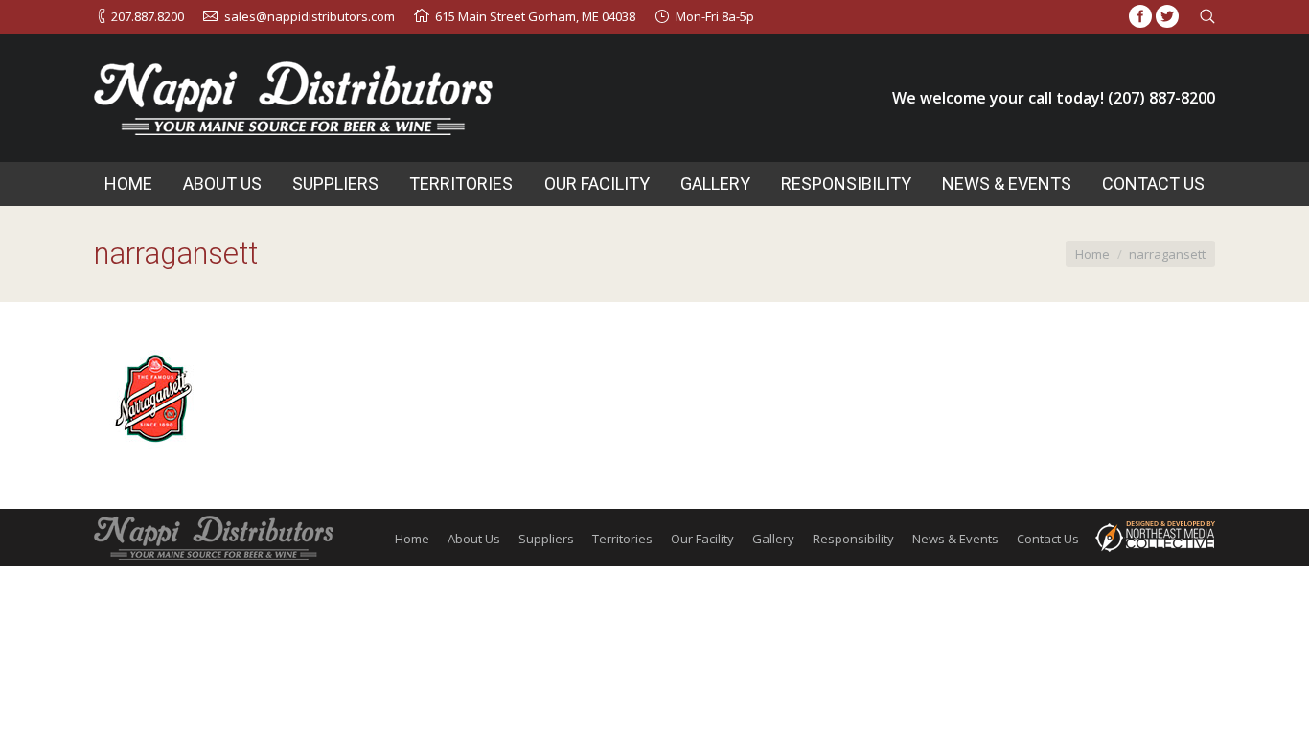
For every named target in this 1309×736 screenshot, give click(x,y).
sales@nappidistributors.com (309, 16)
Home (1092, 254)
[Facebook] (1140, 16)
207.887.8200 (147, 16)
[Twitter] (1167, 16)
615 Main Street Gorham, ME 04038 (535, 16)
